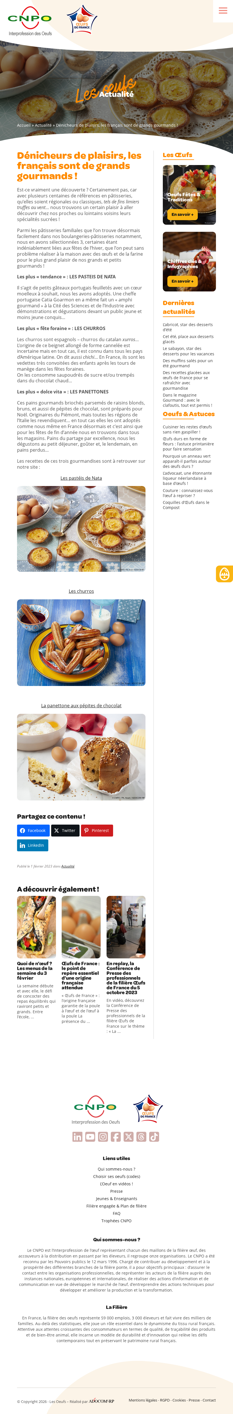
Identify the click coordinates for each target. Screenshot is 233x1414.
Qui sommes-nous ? (116, 1169)
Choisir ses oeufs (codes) (116, 1176)
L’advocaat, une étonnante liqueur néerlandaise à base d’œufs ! (187, 478)
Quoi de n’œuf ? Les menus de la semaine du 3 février (35, 971)
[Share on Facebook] (22, 953)
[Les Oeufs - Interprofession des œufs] (30, 20)
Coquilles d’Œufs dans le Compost (186, 505)
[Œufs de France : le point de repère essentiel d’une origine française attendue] (81, 927)
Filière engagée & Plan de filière (116, 1206)
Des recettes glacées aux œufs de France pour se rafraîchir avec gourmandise (186, 380)
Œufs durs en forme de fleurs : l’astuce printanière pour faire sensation (188, 444)
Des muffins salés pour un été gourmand (188, 363)
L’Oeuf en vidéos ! (116, 1183)
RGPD (165, 1400)
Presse (116, 1191)
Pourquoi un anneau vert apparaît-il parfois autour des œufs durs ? (187, 461)
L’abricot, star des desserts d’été (188, 327)
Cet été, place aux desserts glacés (188, 339)
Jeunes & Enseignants (116, 1198)
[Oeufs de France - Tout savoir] (81, 20)
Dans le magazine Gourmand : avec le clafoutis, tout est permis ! (187, 400)
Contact (209, 1400)
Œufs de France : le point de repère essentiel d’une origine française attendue (81, 975)
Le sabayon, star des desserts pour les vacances (188, 351)
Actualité (43, 125)
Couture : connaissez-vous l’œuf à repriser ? (188, 493)
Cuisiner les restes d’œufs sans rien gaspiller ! (187, 429)
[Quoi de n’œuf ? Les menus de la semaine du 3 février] (36, 927)
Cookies (179, 1400)
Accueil (24, 125)
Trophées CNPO (116, 1220)
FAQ (116, 1213)
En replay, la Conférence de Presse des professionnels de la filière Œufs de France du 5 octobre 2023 (126, 978)
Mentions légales (143, 1400)
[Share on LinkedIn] (45, 953)
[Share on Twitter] (34, 953)
